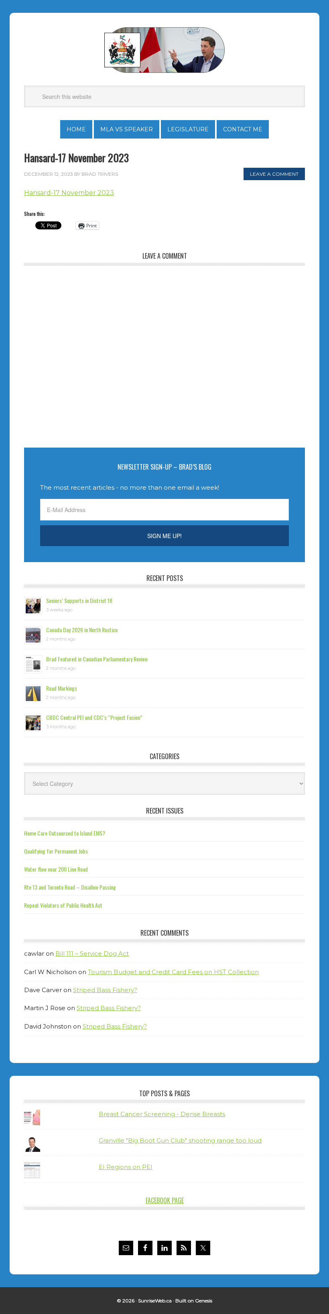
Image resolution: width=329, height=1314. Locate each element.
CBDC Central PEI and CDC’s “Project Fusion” (94, 717)
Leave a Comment (274, 174)
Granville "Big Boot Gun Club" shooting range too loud (180, 1140)
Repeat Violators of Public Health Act (63, 905)
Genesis (203, 1301)
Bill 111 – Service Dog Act (92, 953)
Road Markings (61, 688)
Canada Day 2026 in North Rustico (82, 629)
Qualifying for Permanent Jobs (56, 851)
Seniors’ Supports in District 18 (79, 600)
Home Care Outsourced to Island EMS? (64, 833)
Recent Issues (164, 811)
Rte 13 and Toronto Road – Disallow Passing (70, 887)
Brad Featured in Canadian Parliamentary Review (97, 659)
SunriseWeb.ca (155, 1301)
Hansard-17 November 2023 (69, 193)
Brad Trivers (164, 50)
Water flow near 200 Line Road (56, 869)
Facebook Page (165, 1200)
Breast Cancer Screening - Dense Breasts (162, 1114)
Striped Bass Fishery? (105, 990)
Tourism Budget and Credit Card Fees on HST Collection (173, 972)
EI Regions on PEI (125, 1167)
